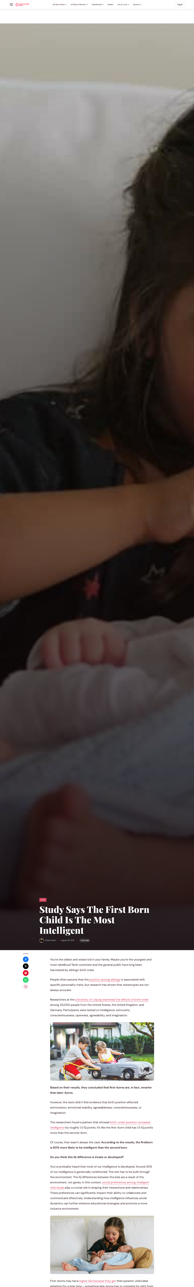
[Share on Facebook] (26, 959)
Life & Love (122, 4)
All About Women (78, 4)
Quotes (136, 4)
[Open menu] (11, 4)
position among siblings (104, 979)
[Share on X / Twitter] (26, 966)
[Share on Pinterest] (26, 973)
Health (110, 4)
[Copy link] (26, 986)
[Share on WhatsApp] (26, 980)
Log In (180, 4)
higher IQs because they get (97, 1281)
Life (43, 900)
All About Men (59, 4)
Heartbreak (97, 4)
